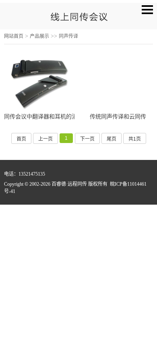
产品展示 (39, 36)
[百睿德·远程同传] (78, 19)
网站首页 (13, 36)
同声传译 (68, 36)
